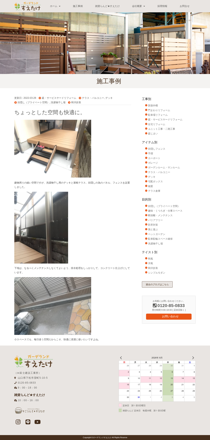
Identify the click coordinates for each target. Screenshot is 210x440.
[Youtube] (38, 422)
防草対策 (153, 224)
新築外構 (153, 105)
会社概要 (137, 6)
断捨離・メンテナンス (160, 215)
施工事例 (78, 6)
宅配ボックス (155, 181)
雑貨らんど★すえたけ (107, 6)
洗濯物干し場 (58, 102)
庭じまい (153, 133)
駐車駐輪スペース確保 (160, 238)
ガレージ (153, 163)
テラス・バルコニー (93, 98)
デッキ (109, 98)
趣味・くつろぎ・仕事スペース (165, 210)
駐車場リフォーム (158, 115)
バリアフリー (155, 220)
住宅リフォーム (156, 124)
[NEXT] (193, 357)
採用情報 (162, 6)
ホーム (53, 6)
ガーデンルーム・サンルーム (164, 167)
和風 (150, 258)
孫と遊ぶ (153, 229)
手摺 (150, 153)
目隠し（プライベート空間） (34, 102)
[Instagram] (18, 422)
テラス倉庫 (154, 191)
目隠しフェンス (156, 148)
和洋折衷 (76, 102)
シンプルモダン (156, 272)
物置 (150, 186)
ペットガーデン (156, 234)
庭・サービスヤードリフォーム (59, 98)
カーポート (154, 158)
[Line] (28, 422)
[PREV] (122, 357)
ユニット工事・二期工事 (161, 129)
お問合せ (185, 6)
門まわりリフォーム (159, 110)
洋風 (150, 263)
